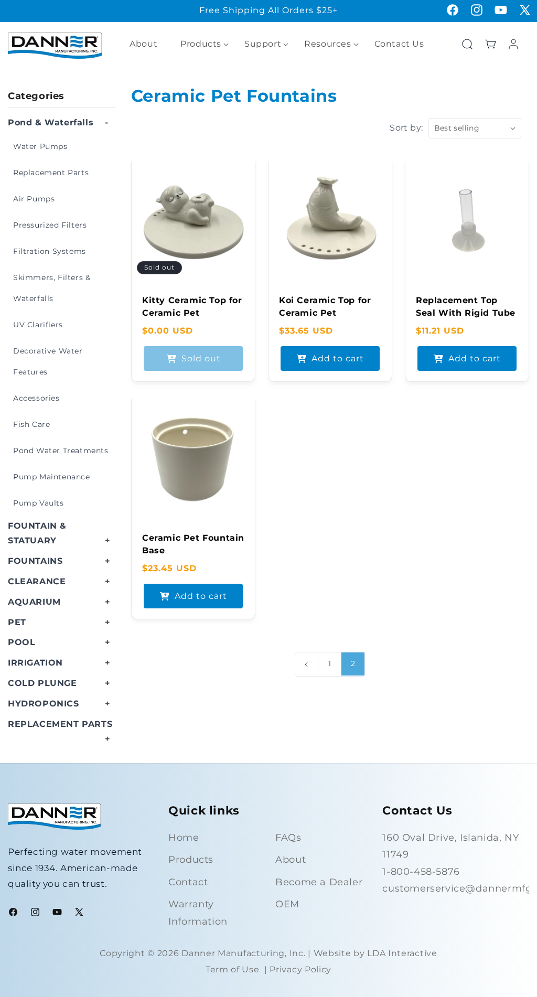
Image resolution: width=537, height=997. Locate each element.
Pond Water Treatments (61, 450)
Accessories (36, 398)
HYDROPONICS (43, 704)
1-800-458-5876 (420, 871)
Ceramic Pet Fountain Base (193, 544)
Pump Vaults (38, 503)
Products (190, 859)
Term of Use (233, 969)
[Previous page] (306, 664)
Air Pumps (34, 198)
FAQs (288, 837)
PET (17, 622)
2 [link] (353, 663)
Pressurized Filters (50, 225)
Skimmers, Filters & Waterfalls (51, 288)
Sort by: (406, 128)
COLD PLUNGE (42, 683)
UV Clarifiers (38, 324)
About (290, 859)
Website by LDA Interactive (375, 953)
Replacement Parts (51, 172)
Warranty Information (198, 912)
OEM (287, 904)
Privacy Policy (300, 969)
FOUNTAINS (35, 561)
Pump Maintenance (51, 476)
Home (183, 837)
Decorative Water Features (48, 361)
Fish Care (31, 424)
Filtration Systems (49, 251)
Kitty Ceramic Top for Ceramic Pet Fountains (192, 312)
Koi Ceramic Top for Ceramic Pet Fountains (325, 312)
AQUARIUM (34, 602)
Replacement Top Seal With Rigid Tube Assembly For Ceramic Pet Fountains (465, 325)
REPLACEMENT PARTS (60, 724)
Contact (188, 882)
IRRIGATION (35, 663)
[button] (201, 44)
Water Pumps (40, 146)
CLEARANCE (37, 581)
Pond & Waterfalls (50, 122)
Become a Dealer (318, 882)
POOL (21, 642)
